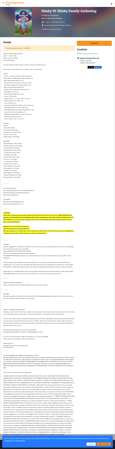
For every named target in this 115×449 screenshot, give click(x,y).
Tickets (94, 43)
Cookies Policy (9, 440)
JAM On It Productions (51, 15)
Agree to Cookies (104, 444)
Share (99, 67)
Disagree (91, 444)
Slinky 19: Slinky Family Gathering (69, 11)
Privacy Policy (20, 440)
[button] (112, 3)
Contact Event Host (55, 29)
